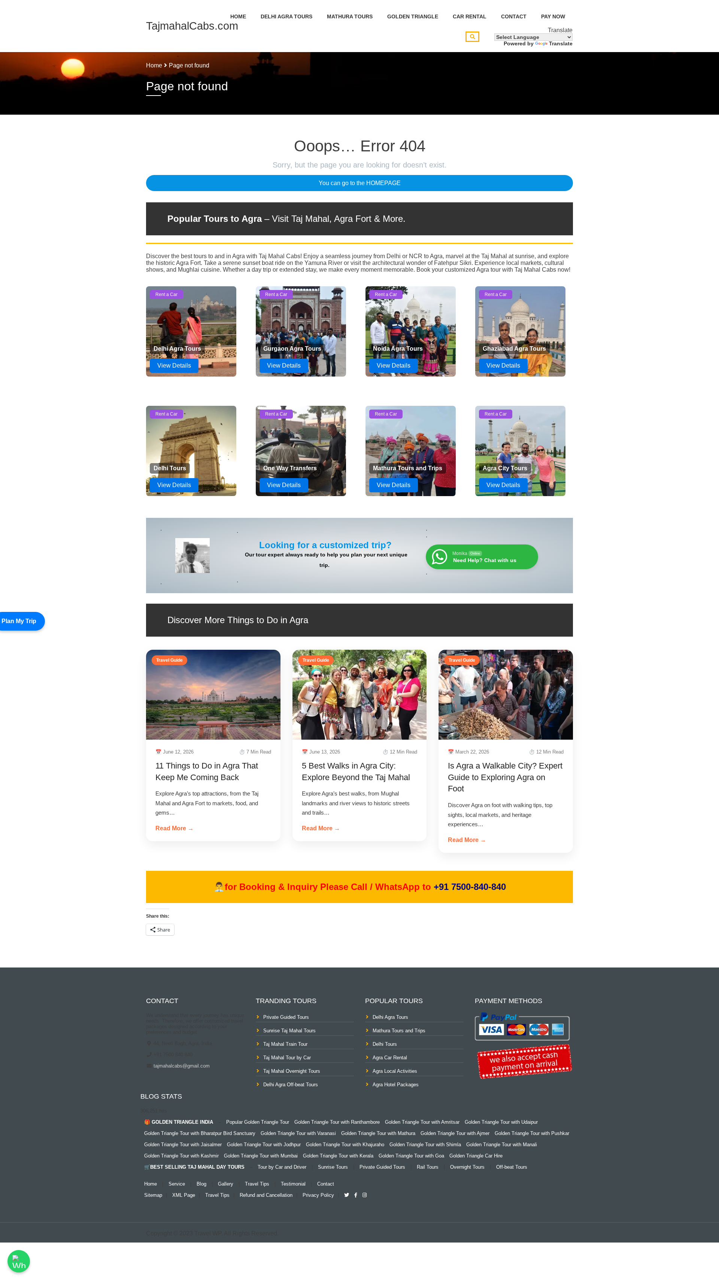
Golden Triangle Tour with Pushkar (532, 1133)
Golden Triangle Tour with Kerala (338, 1156)
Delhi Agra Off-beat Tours (290, 1084)
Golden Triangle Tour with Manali (501, 1144)
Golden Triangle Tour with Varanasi (298, 1133)
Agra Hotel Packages (396, 1084)
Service (177, 1184)
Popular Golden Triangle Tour (257, 1122)
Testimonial (293, 1184)
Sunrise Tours (333, 1167)
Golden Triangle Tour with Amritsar (422, 1122)
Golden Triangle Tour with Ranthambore (337, 1122)
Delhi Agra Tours (286, 16)
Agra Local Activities (395, 1071)
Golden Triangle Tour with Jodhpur (264, 1144)
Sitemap (153, 1195)
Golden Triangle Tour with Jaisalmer (183, 1144)
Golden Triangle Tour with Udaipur (501, 1122)
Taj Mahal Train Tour (285, 1044)
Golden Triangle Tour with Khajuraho (345, 1144)
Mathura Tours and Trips (399, 1030)
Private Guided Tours (286, 1017)
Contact (514, 16)
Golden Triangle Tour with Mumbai (261, 1156)
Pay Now (553, 16)
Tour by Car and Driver (282, 1167)
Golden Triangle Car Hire (476, 1156)
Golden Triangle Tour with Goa (411, 1156)
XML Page (183, 1195)
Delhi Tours (385, 1044)
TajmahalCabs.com (192, 26)
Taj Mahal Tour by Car (287, 1057)
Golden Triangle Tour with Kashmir (181, 1156)
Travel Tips (257, 1184)
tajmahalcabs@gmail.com (181, 1066)
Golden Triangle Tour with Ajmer (455, 1133)
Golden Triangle (412, 16)
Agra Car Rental (390, 1057)
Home (238, 16)
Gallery (225, 1184)
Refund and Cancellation (266, 1195)
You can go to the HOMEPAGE (360, 183)
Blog (201, 1184)
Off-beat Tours (511, 1167)
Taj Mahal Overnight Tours (291, 1071)
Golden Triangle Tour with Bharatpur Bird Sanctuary (199, 1133)
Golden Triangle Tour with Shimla (425, 1144)
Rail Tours (428, 1167)
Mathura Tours (350, 16)
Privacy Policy (318, 1195)
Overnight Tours (467, 1167)
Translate (561, 43)
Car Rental (469, 16)
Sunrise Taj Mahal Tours (289, 1030)
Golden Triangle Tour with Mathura (378, 1133)
